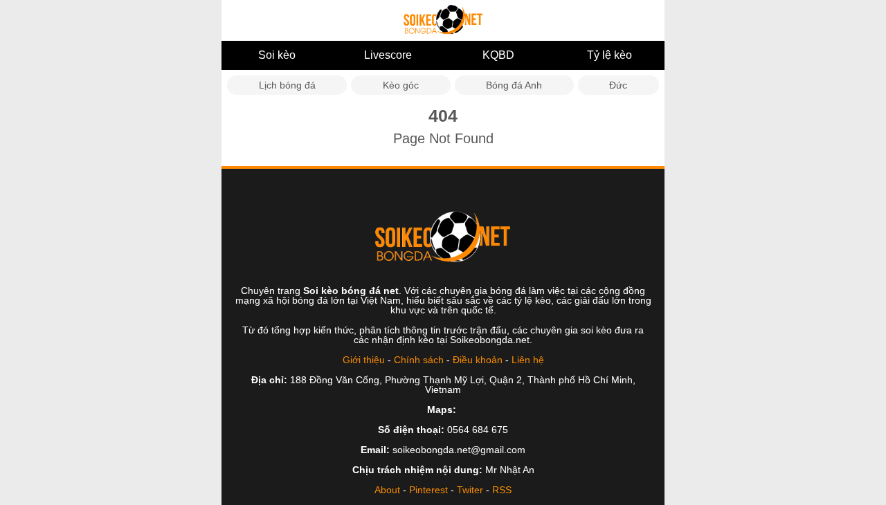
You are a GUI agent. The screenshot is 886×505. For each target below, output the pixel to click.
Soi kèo (277, 55)
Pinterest (428, 490)
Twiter (470, 490)
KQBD (498, 55)
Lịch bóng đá (287, 85)
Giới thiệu (364, 360)
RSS (502, 490)
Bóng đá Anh (514, 85)
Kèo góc (401, 85)
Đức (618, 85)
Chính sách (419, 360)
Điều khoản (478, 360)
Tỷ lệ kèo (609, 55)
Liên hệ (528, 360)
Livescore (388, 55)
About (387, 490)
